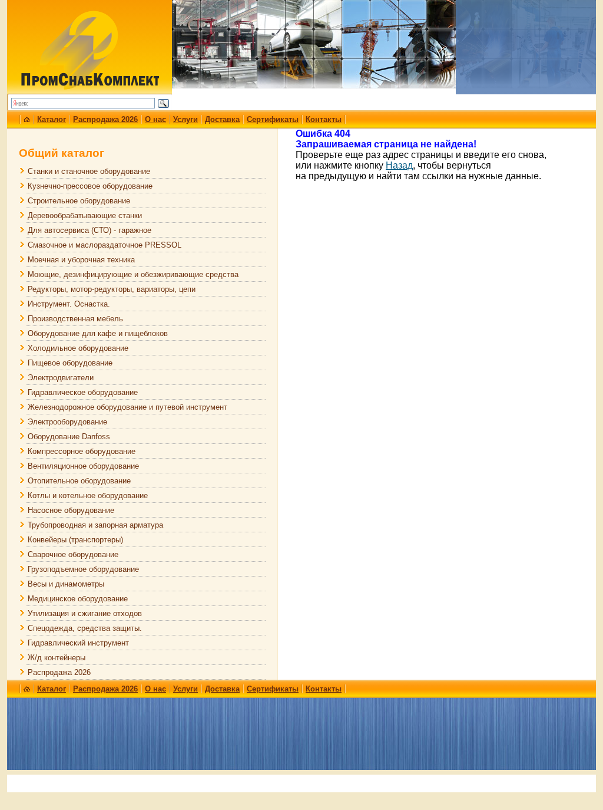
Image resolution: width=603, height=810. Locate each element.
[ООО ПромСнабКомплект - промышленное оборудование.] (90, 87)
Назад (399, 165)
